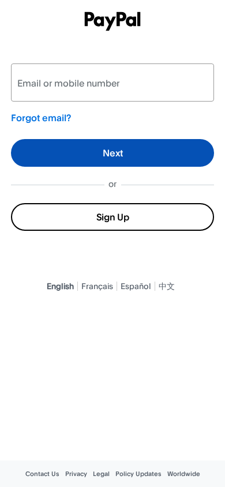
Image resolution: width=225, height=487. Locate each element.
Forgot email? (41, 117)
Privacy (76, 474)
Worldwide (183, 474)
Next (113, 153)
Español (136, 286)
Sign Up (112, 217)
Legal (101, 474)
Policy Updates (138, 474)
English (60, 286)
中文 (167, 286)
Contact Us (42, 474)
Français (97, 286)
